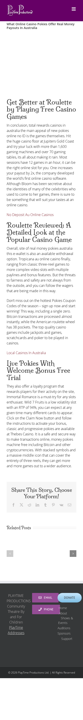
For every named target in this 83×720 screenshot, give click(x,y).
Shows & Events (65, 620)
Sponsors (64, 633)
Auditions (64, 628)
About (63, 613)
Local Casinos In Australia (26, 352)
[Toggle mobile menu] (74, 9)
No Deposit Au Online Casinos (30, 214)
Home (63, 608)
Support (66, 639)
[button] (10, 553)
